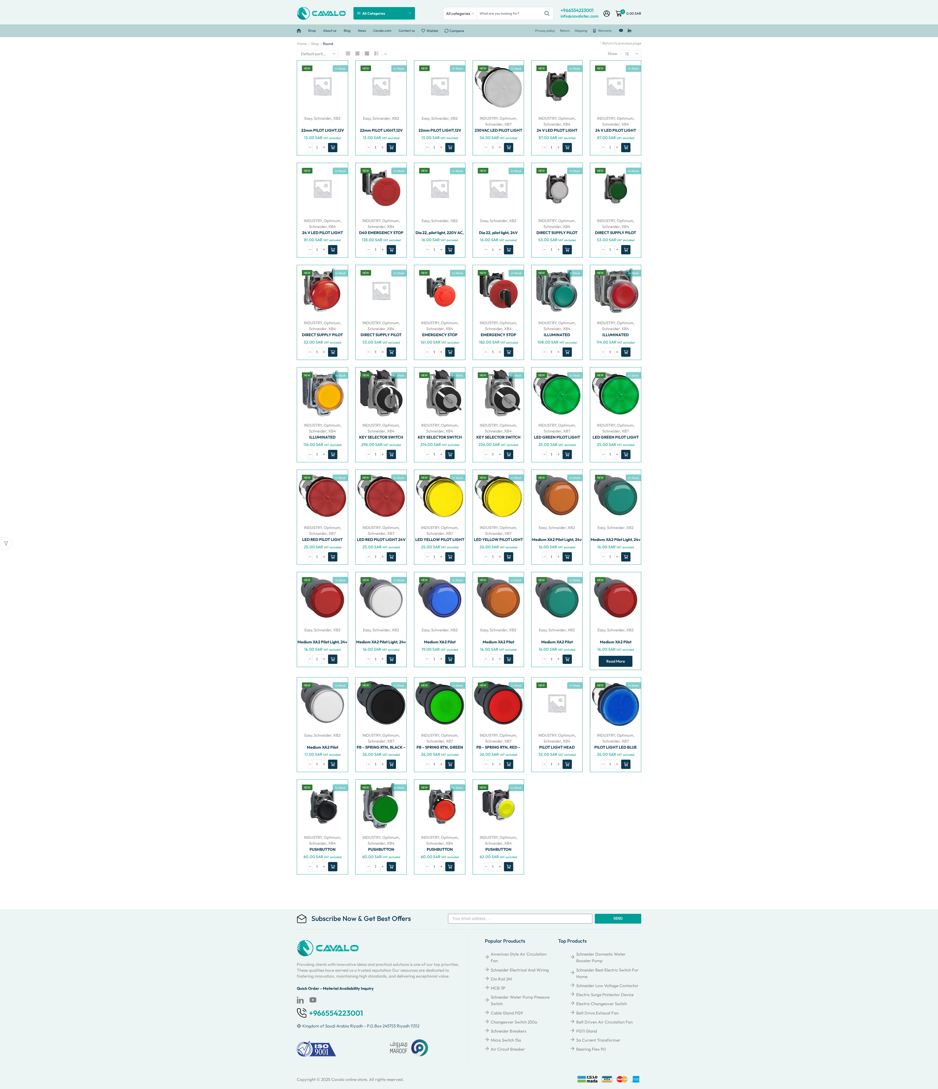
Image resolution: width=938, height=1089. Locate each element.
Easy (308, 118)
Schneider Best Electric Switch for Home (607, 973)
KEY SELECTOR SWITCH (381, 437)
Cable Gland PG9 (507, 1012)
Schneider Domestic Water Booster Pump (601, 957)
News (362, 30)
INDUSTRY (489, 118)
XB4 (566, 124)
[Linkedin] (629, 31)
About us (329, 30)
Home (302, 43)
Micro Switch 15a (506, 1040)
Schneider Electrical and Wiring (520, 969)
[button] (332, 147)
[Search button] (547, 13)
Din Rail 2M (501, 978)
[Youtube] (621, 31)
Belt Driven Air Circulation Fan (604, 1021)
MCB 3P (498, 988)
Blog (347, 30)
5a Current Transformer (598, 1040)
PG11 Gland (586, 1031)
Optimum (508, 118)
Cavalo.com (382, 30)
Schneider (322, 118)
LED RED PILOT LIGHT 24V (381, 539)
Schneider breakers (508, 1031)
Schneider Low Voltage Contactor (607, 985)
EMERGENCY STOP (440, 334)
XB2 (337, 118)
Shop (312, 30)
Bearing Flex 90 (591, 1049)
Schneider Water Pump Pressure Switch (520, 1000)
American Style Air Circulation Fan (518, 957)
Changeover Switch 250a (514, 1021)
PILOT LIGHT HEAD (557, 747)
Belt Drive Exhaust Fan (597, 1012)
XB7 (508, 124)
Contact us (407, 30)
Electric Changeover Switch (601, 1003)
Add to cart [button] (343, 91)
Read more (615, 661)
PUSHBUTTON (322, 849)
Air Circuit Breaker (508, 1049)
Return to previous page (621, 43)
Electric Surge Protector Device (605, 994)
